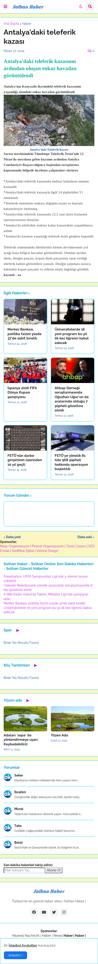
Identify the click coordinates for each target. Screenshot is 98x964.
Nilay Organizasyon (14, 546)
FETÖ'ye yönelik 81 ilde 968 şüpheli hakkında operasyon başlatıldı (71, 462)
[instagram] (64, 912)
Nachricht (32, 935)
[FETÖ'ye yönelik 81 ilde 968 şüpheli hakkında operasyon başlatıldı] (72, 438)
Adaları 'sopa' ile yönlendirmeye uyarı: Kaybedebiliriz (21, 739)
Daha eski (84, 537)
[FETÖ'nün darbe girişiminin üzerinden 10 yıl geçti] (25, 438)
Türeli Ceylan (76, 546)
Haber (26, 23)
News (58, 935)
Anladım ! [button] (15, 955)
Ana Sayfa (11, 23)
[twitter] (54, 912)
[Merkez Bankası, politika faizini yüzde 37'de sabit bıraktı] (25, 311)
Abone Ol (54, 870)
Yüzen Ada (59, 735)
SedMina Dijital (23, 551)
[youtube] (44, 912)
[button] (5, 7)
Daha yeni (13, 537)
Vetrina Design (47, 551)
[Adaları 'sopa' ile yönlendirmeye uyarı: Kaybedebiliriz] (25, 718)
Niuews (17, 935)
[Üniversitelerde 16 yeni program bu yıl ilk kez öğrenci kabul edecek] (72, 311)
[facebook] (34, 912)
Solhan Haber (74, 901)
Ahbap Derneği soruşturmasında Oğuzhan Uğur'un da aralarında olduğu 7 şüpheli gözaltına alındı (72, 399)
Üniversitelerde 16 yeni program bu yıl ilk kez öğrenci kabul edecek (72, 336)
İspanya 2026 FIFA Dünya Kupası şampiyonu (22, 392)
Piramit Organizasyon (48, 546)
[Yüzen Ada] (72, 718)
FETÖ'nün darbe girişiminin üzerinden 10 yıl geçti (25, 460)
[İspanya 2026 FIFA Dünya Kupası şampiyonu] (25, 370)
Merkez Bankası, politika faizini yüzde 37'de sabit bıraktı (24, 333)
